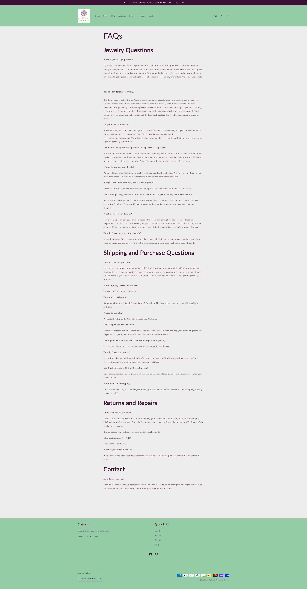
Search (157, 531)
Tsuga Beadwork (209, 580)
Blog (157, 545)
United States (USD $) (89, 578)
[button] (216, 16)
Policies (158, 536)
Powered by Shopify (222, 580)
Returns (158, 540)
